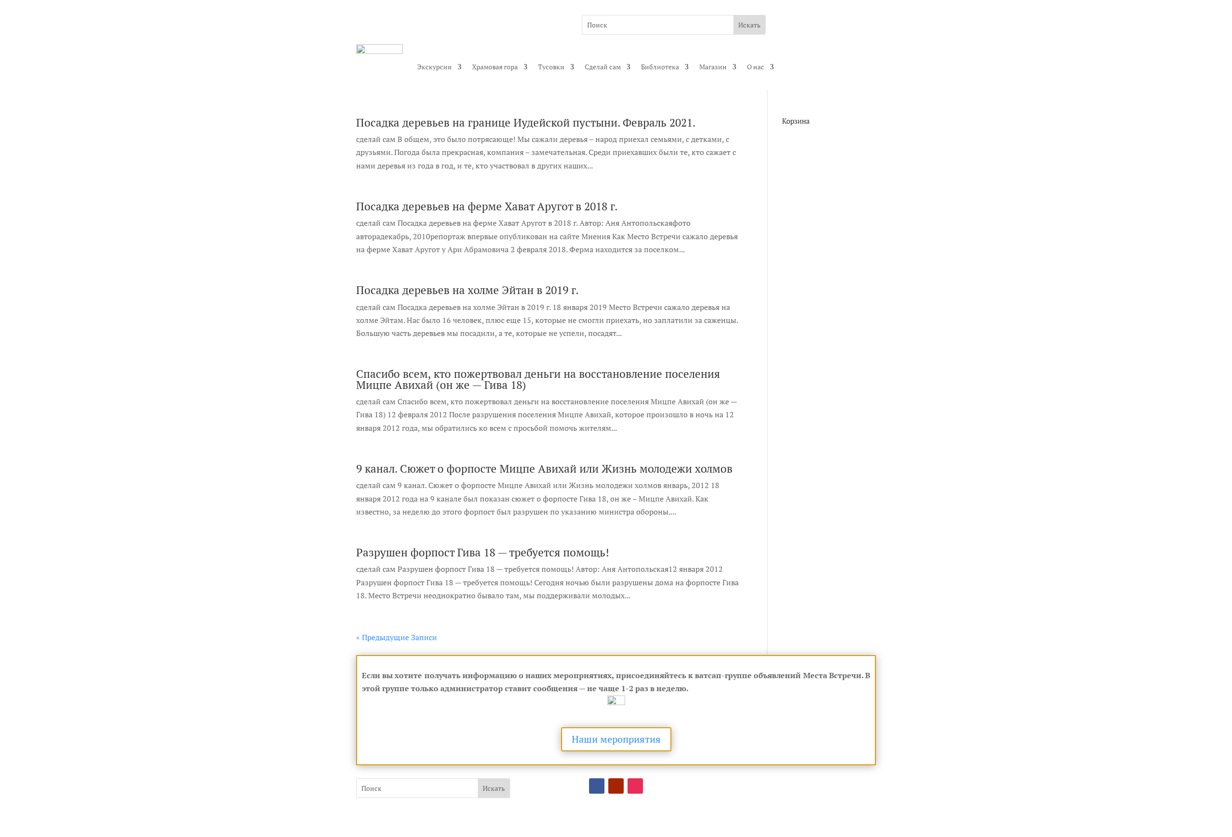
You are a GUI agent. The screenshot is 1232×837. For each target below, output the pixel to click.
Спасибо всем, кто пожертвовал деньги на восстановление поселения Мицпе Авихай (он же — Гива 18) (538, 379)
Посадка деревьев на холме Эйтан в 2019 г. (467, 290)
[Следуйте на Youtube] (616, 786)
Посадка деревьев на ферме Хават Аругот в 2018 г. (486, 206)
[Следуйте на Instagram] (635, 786)
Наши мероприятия (616, 739)
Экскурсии (434, 66)
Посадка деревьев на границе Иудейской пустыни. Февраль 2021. (525, 122)
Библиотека (660, 66)
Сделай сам (603, 66)
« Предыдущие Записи (396, 637)
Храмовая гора (495, 66)
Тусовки (551, 66)
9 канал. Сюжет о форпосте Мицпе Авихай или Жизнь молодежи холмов (544, 469)
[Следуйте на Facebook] (596, 786)
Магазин (713, 66)
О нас (755, 66)
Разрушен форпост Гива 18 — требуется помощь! (482, 552)
